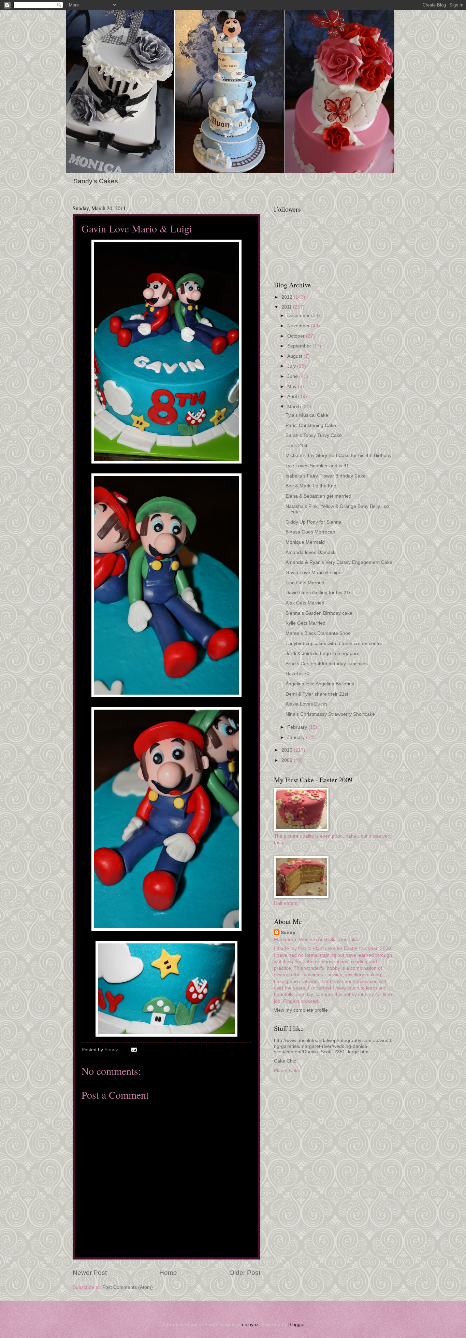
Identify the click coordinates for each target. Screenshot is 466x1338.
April (292, 396)
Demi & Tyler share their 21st (317, 694)
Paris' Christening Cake (311, 425)
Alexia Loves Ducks (306, 704)
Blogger (296, 1324)
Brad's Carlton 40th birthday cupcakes (327, 663)
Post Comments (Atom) (127, 1287)
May (292, 386)
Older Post (244, 1272)
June (293, 376)
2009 (287, 760)
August (295, 356)
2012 (287, 297)
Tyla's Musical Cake (307, 415)
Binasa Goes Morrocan (310, 532)
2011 (287, 307)
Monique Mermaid (305, 542)
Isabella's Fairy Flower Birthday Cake (326, 476)
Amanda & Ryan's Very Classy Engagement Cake (339, 562)
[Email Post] (134, 1049)
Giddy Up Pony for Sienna (313, 522)
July (292, 366)
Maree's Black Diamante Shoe (318, 633)
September (299, 345)
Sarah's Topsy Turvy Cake (314, 435)
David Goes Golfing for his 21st (319, 592)
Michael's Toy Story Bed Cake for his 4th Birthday (339, 455)
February (297, 727)
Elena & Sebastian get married (318, 496)
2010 (287, 750)
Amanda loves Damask (310, 552)
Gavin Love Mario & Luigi (313, 572)
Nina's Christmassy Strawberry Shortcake (330, 714)
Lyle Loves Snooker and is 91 (317, 465)
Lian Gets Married (305, 582)
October (296, 336)
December (299, 315)
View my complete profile (301, 1010)
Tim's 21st (296, 445)
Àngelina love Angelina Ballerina (320, 683)
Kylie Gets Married (305, 623)
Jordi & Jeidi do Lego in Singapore (323, 653)
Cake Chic (285, 1061)
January (296, 737)
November (299, 325)
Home (168, 1272)
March (294, 406)
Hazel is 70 (297, 673)
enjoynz (250, 1324)
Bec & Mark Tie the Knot (312, 485)
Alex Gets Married (305, 603)
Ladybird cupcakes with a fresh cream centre (334, 643)
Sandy (288, 932)
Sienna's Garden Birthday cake (319, 613)
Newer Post (90, 1272)
